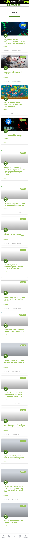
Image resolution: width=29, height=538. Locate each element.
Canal (20, 537)
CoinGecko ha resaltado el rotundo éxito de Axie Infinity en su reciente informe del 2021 (14, 489)
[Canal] (20, 536)
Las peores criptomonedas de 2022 (13, 73)
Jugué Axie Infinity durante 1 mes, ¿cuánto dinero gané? (14, 457)
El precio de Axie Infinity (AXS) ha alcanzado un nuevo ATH (14, 426)
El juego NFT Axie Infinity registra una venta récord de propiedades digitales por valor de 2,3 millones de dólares (14, 171)
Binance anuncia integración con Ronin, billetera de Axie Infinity (14, 299)
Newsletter (26, 537)
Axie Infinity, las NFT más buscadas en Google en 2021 (14, 235)
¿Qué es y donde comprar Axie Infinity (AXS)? (13, 521)
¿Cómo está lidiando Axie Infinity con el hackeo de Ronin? (13, 137)
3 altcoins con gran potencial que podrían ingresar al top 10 (14, 204)
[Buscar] (9, 536)
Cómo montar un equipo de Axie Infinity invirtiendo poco (14, 330)
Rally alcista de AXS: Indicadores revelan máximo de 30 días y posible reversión (14, 41)
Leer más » (6, 46)
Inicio (3, 537)
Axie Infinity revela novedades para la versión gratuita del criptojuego (13, 266)
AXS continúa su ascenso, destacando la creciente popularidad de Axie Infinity (14, 394)
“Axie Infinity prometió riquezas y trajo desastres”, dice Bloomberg (14, 104)
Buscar (9, 537)
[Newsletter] (25, 536)
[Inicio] (3, 536)
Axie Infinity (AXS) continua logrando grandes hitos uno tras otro (14, 362)
